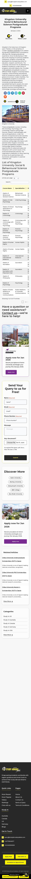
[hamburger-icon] (28, 11)
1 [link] (25, 302)
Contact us (9, 313)
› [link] (28, 302)
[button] (5, 93)
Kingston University (13, 50)
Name (9, 398)
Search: (8, 182)
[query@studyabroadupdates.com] (5, 1)
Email (9, 407)
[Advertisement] (15, 648)
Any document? (10, 438)
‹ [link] (22, 302)
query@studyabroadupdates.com (17, 1)
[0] (8, 36)
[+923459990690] (10, 5)
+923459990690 (17, 5)
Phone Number (13, 416)
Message (7, 425)
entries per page (7, 178)
